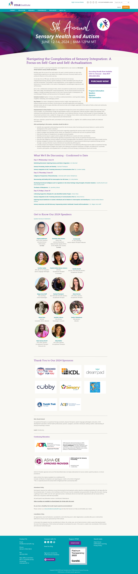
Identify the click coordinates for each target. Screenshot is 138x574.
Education (21, 10)
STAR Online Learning (100, 544)
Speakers (92, 93)
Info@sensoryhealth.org (26, 544)
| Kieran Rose (56, 194)
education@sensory (50, 509)
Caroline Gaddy (59, 169)
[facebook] (88, 3)
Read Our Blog (48, 546)
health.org (58, 509)
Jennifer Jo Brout (58, 317)
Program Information (96, 91)
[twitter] (91, 3)
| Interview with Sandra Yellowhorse (55, 176)
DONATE (125, 7)
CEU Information (95, 97)
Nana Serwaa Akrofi (41, 341)
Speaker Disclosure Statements (42, 219)
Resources (52, 10)
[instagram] (54, 542)
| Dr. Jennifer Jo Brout (47, 187)
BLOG (119, 7)
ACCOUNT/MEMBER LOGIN (105, 2)
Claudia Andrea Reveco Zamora (58, 268)
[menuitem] (12, 10)
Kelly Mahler (58, 341)
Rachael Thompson (58, 294)
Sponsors (92, 95)
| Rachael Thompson (51, 166)
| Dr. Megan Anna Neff (67, 204)
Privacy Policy (98, 545)
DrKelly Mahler (56, 179)
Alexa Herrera (59, 196)
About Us (62, 10)
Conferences (42, 10)
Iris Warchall (55, 163)
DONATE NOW (75, 543)
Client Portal (97, 542)
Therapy (12, 10)
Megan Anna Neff (42, 294)
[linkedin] (93, 3)
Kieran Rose (42, 317)
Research (31, 10)
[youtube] (96, 3)
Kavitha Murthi (77, 269)
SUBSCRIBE (50, 559)
